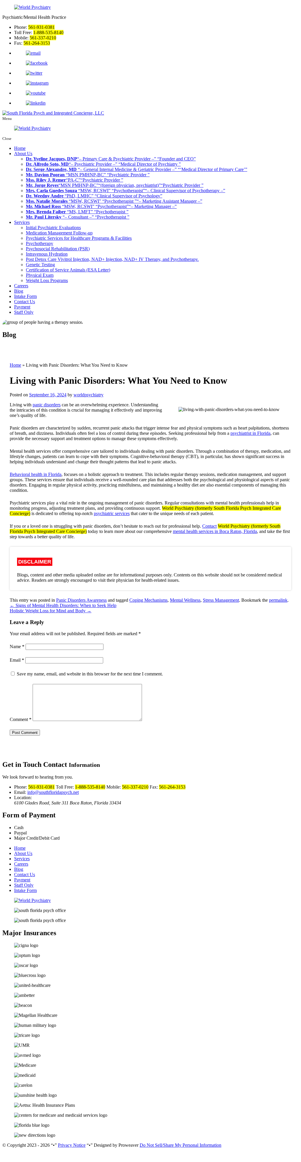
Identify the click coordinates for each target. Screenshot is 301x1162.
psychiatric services (112, 513)
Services (22, 222)
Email (17, 660)
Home (20, 148)
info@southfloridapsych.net (53, 792)
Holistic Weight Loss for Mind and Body (50, 610)
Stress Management (221, 600)
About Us (23, 153)
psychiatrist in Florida (250, 433)
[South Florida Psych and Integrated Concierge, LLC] (53, 112)
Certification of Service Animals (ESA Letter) (68, 269)
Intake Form (25, 296)
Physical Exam (39, 275)
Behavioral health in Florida (35, 474)
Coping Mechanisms (148, 600)
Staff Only (24, 312)
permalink (278, 600)
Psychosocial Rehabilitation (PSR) (58, 248)
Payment (22, 306)
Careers (21, 285)
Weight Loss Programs (47, 280)
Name (17, 646)
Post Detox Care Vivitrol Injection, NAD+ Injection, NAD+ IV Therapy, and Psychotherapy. (112, 259)
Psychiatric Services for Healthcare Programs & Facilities (79, 238)
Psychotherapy (39, 243)
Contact (209, 526)
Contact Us (24, 301)
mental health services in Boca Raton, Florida (215, 531)
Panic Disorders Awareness (81, 600)
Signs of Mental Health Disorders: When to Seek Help (63, 605)
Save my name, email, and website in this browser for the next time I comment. (90, 673)
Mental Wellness (185, 600)
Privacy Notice (72, 1145)
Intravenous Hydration (47, 253)
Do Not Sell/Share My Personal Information (180, 1145)
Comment (20, 719)
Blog (18, 291)
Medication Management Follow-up (59, 232)
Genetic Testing (40, 264)
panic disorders (47, 404)
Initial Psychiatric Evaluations (53, 227)
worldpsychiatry (88, 394)
